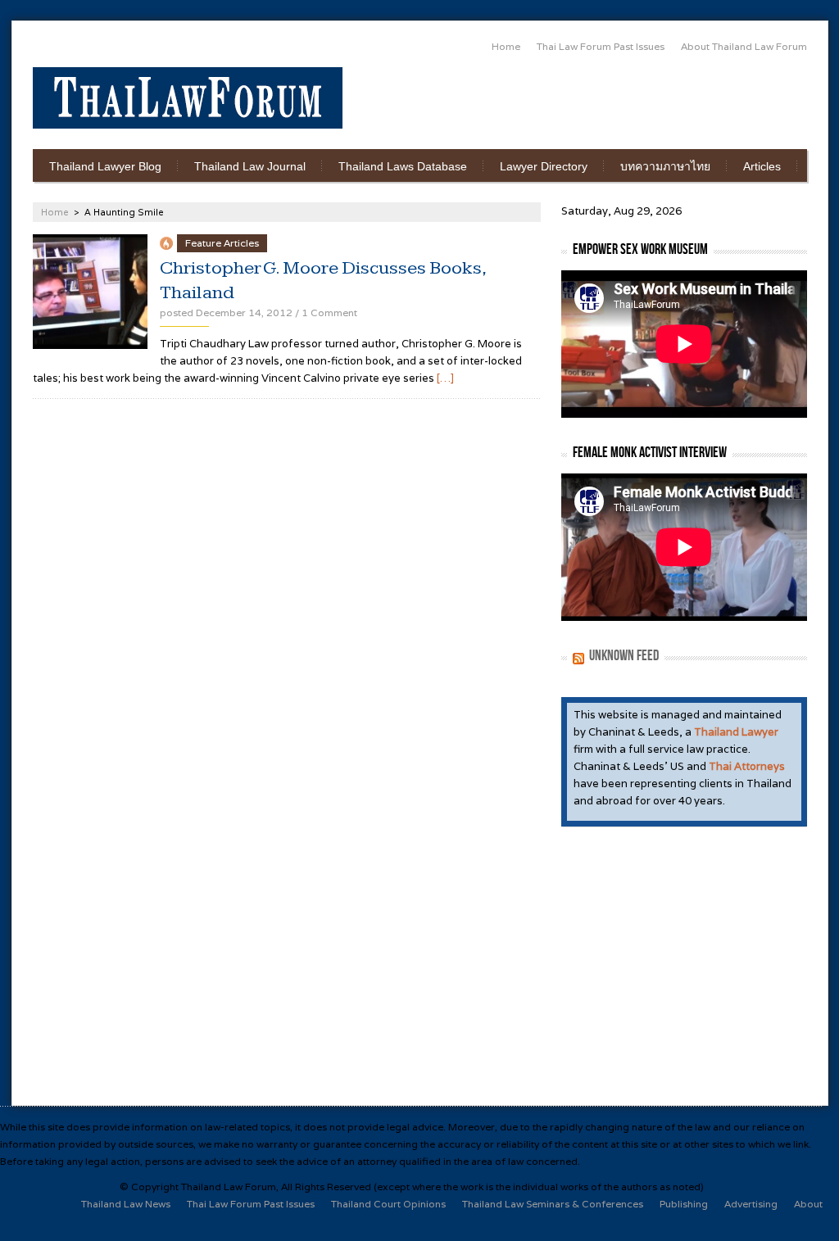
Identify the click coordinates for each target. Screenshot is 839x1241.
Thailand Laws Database (402, 166)
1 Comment (329, 312)
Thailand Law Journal (250, 166)
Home (506, 46)
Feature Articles (222, 243)
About (808, 1204)
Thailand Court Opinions (388, 1204)
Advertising (751, 1204)
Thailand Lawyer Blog (105, 166)
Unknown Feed (624, 655)
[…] (445, 378)
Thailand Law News (125, 1204)
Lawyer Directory (543, 166)
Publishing (684, 1204)
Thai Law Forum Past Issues (600, 46)
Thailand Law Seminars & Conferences (552, 1204)
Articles (762, 166)
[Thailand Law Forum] (187, 98)
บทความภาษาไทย (665, 166)
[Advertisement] (614, 92)
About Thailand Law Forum (744, 46)
